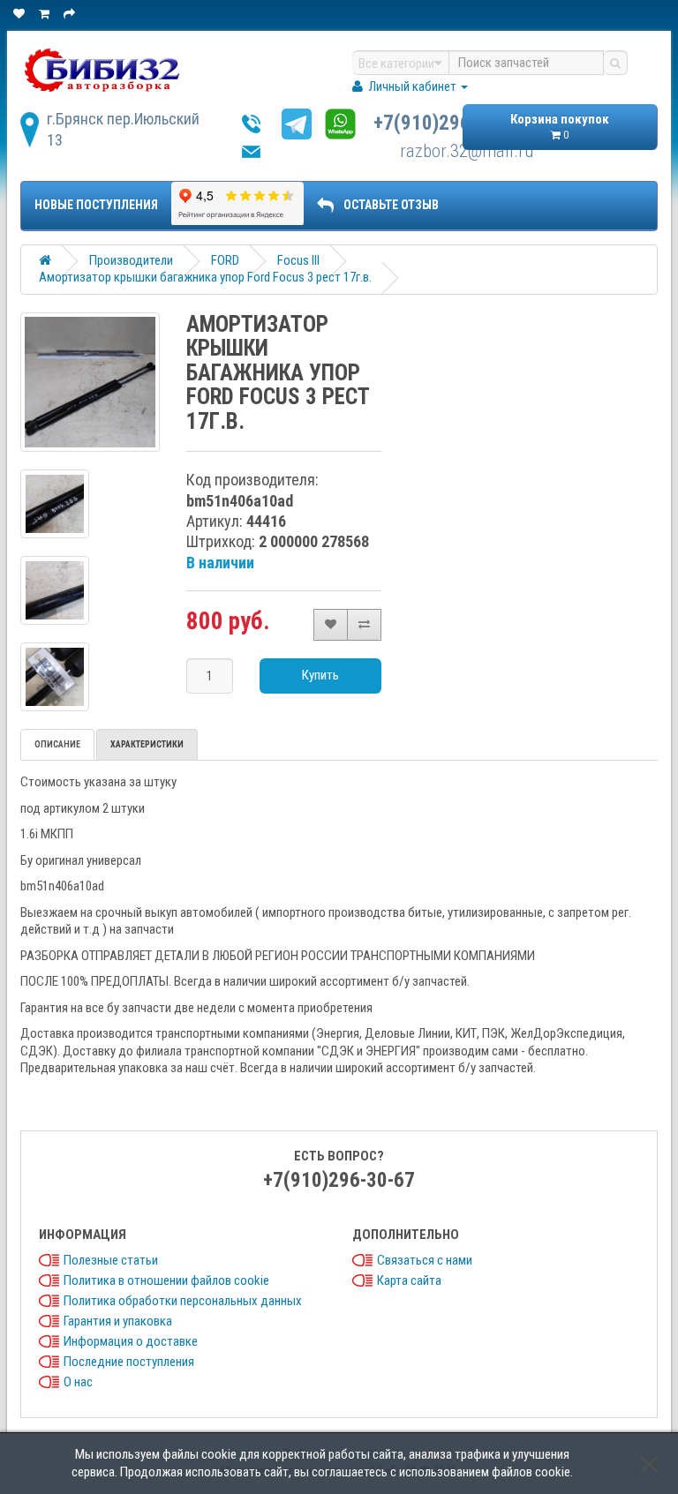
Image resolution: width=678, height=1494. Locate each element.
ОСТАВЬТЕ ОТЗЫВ (391, 205)
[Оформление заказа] (71, 13)
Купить (320, 675)
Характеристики (147, 744)
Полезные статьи (111, 1260)
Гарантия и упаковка (118, 1321)
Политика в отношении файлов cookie (166, 1280)
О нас (78, 1382)
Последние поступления (129, 1362)
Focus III (298, 260)
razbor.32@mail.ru (466, 150)
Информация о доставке (131, 1341)
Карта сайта (409, 1280)
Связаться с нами (424, 1260)
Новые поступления (96, 205)
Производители (131, 260)
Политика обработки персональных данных (183, 1301)
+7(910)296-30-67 (449, 123)
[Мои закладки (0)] (20, 13)
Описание (57, 744)
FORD (225, 260)
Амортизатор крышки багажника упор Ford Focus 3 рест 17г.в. (205, 277)
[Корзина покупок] (45, 13)
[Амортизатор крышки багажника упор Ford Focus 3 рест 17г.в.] (90, 382)
